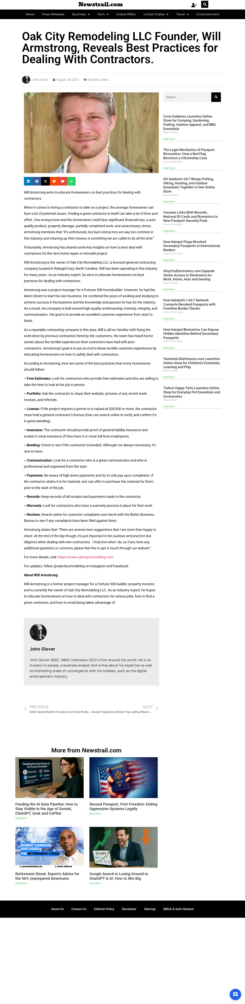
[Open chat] (235, 994)
